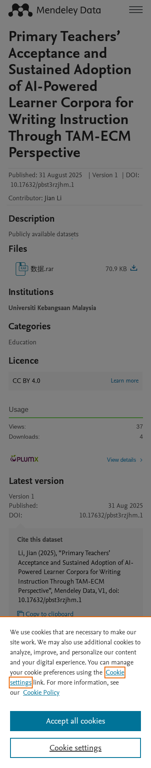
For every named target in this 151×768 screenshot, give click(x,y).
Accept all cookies (75, 721)
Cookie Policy (41, 692)
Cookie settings (75, 747)
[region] (75, 692)
